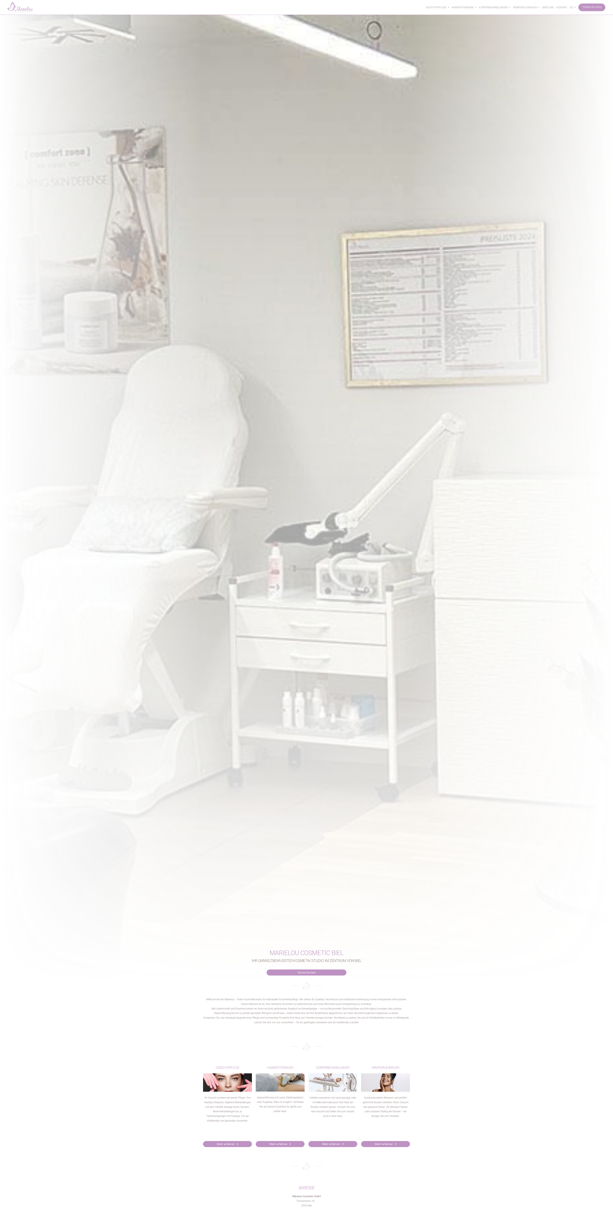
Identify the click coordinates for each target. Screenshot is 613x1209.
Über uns (548, 7)
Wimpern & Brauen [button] (525, 7)
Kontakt (561, 7)
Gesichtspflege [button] (436, 7)
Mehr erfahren (227, 1144)
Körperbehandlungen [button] (493, 7)
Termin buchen (592, 7)
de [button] (572, 7)
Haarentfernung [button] (463, 7)
